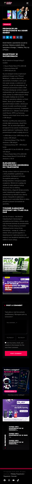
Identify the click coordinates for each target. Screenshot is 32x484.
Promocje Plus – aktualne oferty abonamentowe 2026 (15, 267)
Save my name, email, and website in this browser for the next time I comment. (14, 345)
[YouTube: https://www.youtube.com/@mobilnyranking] (13, 480)
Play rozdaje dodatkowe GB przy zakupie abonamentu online (15, 287)
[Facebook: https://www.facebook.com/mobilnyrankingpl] (5, 480)
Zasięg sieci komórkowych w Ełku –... (18, 435)
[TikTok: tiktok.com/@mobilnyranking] (18, 480)
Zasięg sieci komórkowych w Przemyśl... (16, 442)
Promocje (7, 24)
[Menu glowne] (27, 3)
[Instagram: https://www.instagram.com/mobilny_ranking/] (9, 480)
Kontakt (14, 476)
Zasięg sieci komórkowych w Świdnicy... (16, 428)
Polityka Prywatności (17, 474)
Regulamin (7, 476)
